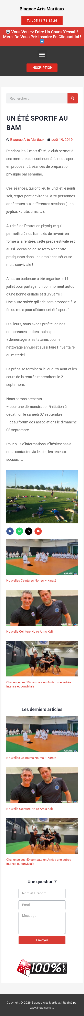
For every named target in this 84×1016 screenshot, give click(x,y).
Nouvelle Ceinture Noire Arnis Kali (29, 631)
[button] (42, 54)
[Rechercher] (72, 98)
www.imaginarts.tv (42, 1007)
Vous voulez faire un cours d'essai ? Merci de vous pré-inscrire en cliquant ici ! (42, 34)
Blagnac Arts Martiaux (42, 8)
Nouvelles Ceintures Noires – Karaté (31, 580)
